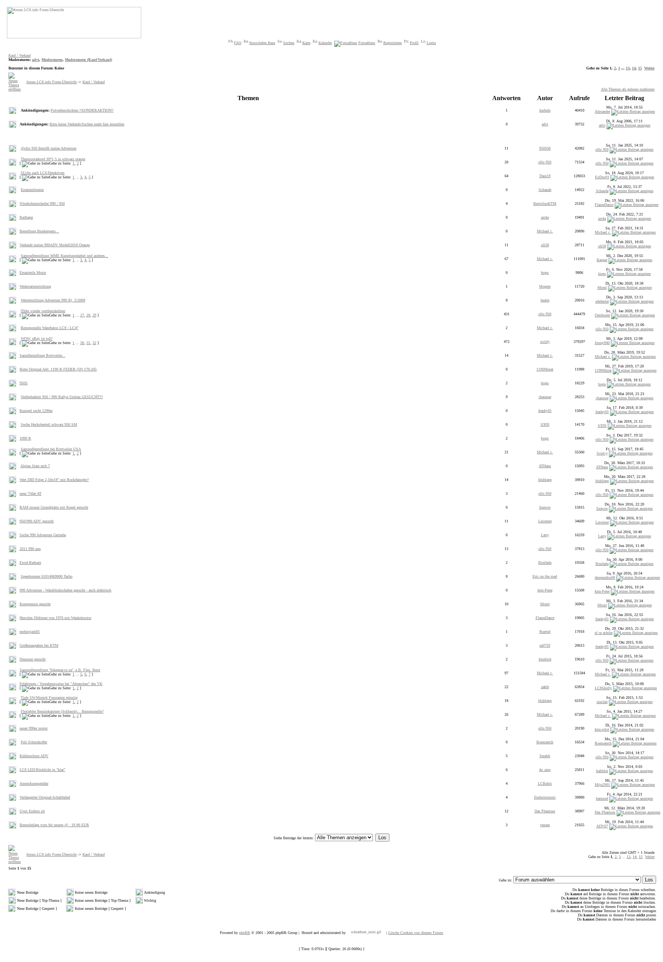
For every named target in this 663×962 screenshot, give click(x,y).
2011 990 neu (30, 549)
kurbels (545, 110)
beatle (545, 300)
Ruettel (545, 631)
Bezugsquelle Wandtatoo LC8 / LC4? (49, 328)
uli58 (545, 245)
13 (628, 68)
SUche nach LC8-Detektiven (42, 173)
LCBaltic (545, 783)
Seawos (545, 507)
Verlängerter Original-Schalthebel (45, 797)
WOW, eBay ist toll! (37, 338)
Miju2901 (602, 784)
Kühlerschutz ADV (34, 756)
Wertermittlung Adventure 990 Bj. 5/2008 (53, 300)
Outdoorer (602, 315)
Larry (545, 535)
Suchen (288, 43)
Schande (545, 190)
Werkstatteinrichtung (35, 286)
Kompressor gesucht (35, 604)
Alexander (602, 111)
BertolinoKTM (544, 203)
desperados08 (605, 577)
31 (88, 343)
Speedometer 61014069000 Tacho (47, 576)
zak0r (545, 687)
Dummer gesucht (33, 659)
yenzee (545, 825)
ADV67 (602, 826)
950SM (545, 148)
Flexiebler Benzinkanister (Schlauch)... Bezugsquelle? (62, 711)
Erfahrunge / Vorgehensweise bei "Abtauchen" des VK (61, 684)
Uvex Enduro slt (32, 811)
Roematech (544, 742)
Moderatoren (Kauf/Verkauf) (88, 60)
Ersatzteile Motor (33, 272)
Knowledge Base (262, 43)
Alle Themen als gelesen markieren (628, 89)
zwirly (545, 341)
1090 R (25, 438)
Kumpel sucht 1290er (36, 411)
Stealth (544, 756)
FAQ (237, 43)
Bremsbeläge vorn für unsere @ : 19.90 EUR (54, 825)
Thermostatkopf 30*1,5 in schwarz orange (53, 159)
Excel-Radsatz (30, 562)
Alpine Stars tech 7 (35, 466)
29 (94, 315)
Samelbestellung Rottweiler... (42, 355)
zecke (545, 217)
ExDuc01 (602, 177)
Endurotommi (545, 797)
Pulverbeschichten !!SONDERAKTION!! (82, 110)
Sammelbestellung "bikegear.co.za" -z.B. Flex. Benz (60, 670)
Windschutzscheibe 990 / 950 (42, 203)
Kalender (325, 43)
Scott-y (602, 453)
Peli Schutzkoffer (34, 742)
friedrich (545, 659)
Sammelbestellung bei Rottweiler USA (51, 449)
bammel (602, 798)
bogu (545, 272)
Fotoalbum (366, 43)
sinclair (602, 702)
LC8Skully (603, 688)
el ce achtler (604, 633)
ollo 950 (602, 149)
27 (82, 315)
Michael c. (545, 231)
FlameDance (604, 205)
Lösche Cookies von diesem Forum (415, 933)
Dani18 (545, 176)
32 (94, 343)
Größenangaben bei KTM (39, 645)
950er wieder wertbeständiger (43, 311)
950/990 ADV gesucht (37, 521)
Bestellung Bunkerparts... (39, 231)
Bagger (602, 260)
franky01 (545, 411)
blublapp (545, 480)
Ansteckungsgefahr (34, 783)
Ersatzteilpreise (32, 190)
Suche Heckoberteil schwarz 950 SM (49, 424)
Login (431, 43)
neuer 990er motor (34, 728)
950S (24, 383)
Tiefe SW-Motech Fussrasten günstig (49, 697)
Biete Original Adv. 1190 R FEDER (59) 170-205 (58, 369)
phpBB (244, 933)
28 (88, 315)
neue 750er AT (30, 493)
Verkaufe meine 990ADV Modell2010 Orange (55, 245)
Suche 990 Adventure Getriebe (43, 535)
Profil (414, 43)
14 (634, 68)
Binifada (544, 562)
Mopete (545, 286)
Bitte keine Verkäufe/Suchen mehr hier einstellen (86, 124)
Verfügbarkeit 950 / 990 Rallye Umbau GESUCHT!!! (62, 397)
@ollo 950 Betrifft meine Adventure (48, 148)
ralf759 (544, 645)
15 (640, 68)
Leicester (545, 521)
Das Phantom (544, 811)
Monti (602, 287)
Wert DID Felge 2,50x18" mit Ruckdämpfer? (54, 480)
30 (82, 343)
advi (35, 60)
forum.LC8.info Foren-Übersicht (51, 82)
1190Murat (544, 369)
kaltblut (602, 771)
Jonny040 (602, 343)
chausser (545, 397)
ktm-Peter (545, 590)
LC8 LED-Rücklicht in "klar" (42, 770)
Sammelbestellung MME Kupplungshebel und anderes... (64, 256)
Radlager (26, 217)
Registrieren (392, 43)
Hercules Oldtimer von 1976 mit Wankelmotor (55, 618)
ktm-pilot (602, 729)
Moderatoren (52, 60)
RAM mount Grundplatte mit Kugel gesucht (54, 507)
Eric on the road (545, 576)
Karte (306, 43)
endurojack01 (30, 631)
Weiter (649, 68)
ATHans (545, 466)
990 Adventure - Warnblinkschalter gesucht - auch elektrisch (65, 590)
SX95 (545, 424)
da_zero (545, 770)
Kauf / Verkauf (19, 55)
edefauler (602, 301)
